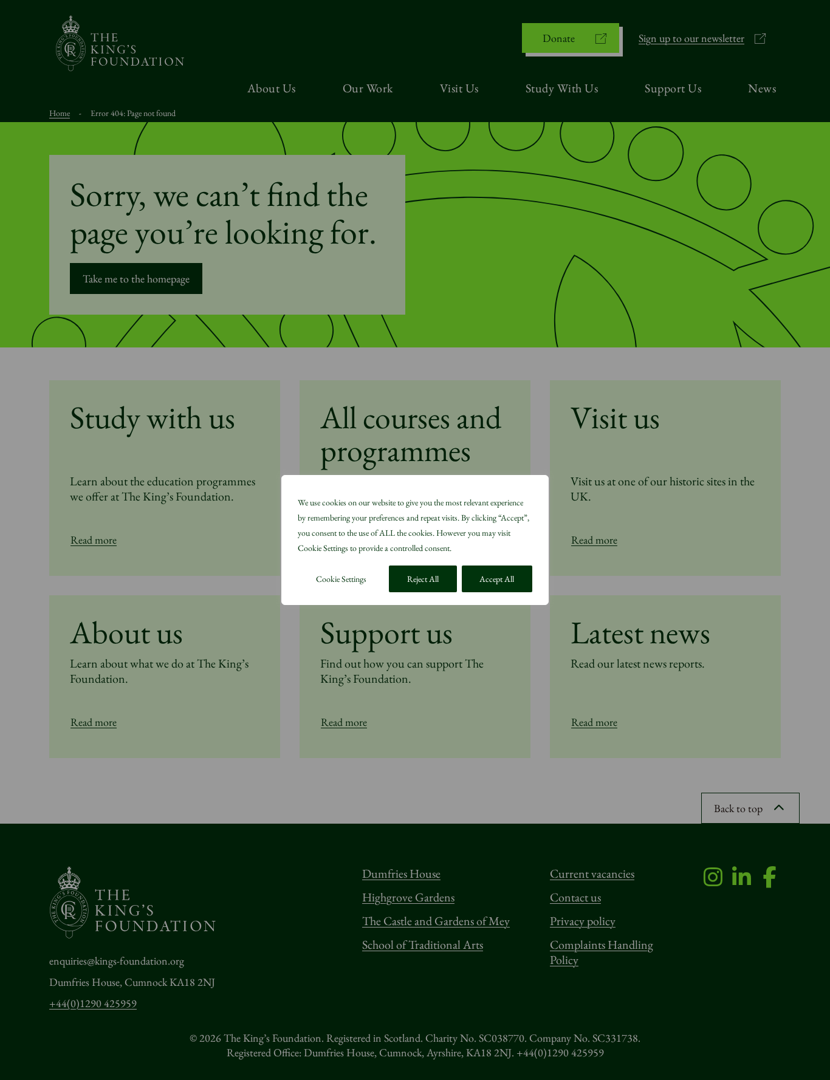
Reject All (423, 578)
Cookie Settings (341, 578)
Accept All (496, 578)
